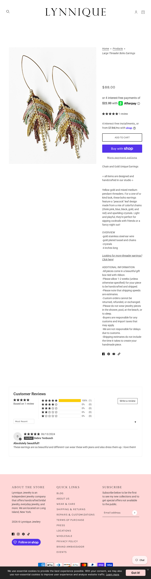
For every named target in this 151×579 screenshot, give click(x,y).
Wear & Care (66, 504)
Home (105, 48)
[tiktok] (28, 534)
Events (62, 552)
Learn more (112, 574)
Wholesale (64, 536)
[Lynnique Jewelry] (75, 12)
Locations (64, 530)
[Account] (136, 12)
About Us (63, 498)
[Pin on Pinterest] (108, 353)
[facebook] (13, 534)
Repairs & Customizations (76, 514)
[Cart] (143, 12)
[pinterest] (23, 534)
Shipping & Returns (71, 509)
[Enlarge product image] (52, 105)
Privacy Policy (67, 541)
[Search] (8, 12)
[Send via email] (114, 353)
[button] (110, 113)
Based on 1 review (23, 403)
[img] (32, 434)
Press (61, 525)
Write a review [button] (128, 400)
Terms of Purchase (70, 520)
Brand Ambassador (71, 546)
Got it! (135, 573)
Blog (60, 493)
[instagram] (18, 534)
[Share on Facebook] (103, 353)
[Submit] (134, 512)
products (118, 48)
